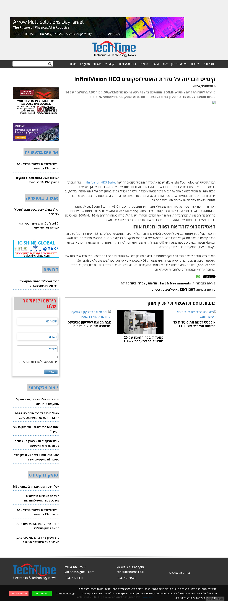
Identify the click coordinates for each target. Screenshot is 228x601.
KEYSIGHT (187, 289)
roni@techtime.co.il (130, 572)
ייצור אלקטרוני (43, 387)
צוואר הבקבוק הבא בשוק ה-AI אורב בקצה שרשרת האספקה (37, 443)
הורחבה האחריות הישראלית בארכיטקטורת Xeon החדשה (41, 498)
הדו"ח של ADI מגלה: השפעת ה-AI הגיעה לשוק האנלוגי (38, 526)
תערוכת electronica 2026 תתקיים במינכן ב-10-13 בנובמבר (37, 180)
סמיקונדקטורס (43, 475)
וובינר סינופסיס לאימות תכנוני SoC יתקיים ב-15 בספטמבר (38, 166)
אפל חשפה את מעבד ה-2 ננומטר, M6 (36, 486)
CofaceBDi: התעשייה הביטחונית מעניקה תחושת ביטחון (39, 225)
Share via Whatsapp (198, 276)
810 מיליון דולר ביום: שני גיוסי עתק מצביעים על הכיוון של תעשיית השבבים (37, 540)
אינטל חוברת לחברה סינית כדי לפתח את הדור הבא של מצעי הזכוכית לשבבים (37, 415)
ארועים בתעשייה (41, 152)
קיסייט (156, 289)
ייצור (165, 64)
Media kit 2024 (179, 573)
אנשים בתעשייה (42, 198)
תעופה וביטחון (179, 64)
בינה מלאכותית (127, 64)
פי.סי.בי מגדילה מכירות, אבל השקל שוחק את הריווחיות (37, 401)
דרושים (50, 269)
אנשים (155, 64)
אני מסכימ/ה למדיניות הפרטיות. (38, 362)
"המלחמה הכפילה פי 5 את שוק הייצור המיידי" (36, 429)
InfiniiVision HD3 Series (100, 182)
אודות (73, 64)
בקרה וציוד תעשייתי (104, 64)
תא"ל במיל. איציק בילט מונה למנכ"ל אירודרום (36, 212)
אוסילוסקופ (170, 289)
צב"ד (142, 283)
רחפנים (143, 64)
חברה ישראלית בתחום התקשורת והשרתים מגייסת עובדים (39, 283)
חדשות (210, 64)
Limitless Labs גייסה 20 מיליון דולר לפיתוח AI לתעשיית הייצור (36, 457)
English (85, 64)
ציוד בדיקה (128, 283)
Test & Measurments (175, 283)
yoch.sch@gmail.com (79, 572)
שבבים (195, 64)
